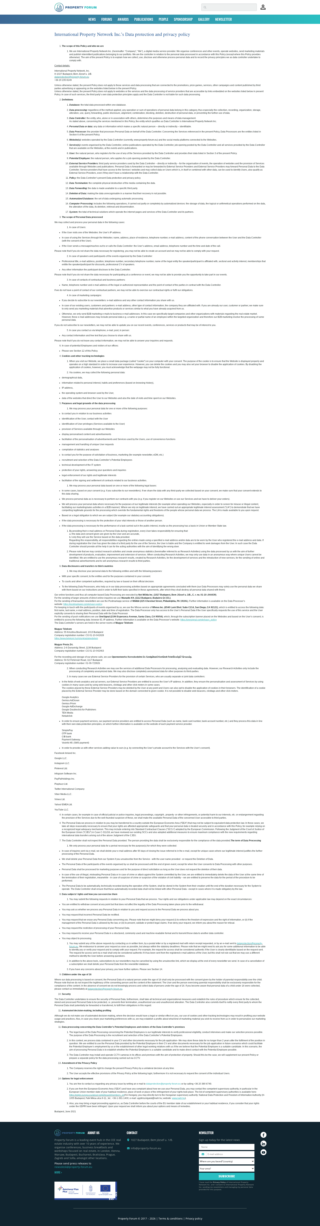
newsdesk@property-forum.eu (73, 1167)
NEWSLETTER (223, 19)
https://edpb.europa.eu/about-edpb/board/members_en (96, 1095)
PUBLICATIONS (143, 19)
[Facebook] (263, 1135)
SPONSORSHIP (183, 19)
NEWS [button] (92, 19)
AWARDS (123, 19)
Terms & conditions (171, 1218)
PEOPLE (163, 19)
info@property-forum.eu (146, 1148)
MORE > (58, 1172)
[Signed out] (263, 9)
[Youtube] (263, 1152)
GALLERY (204, 19)
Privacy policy (194, 1218)
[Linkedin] (263, 1143)
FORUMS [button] (106, 19)
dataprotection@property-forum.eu (71, 77)
